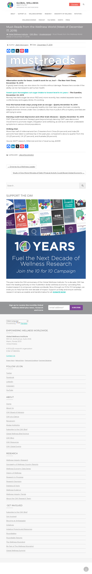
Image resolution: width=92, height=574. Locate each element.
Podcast (42, 20)
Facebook (10, 377)
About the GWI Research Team (18, 499)
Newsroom (10, 421)
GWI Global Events (13, 446)
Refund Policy (20, 360)
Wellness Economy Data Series (18, 469)
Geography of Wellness (63, 14)
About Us (10, 408)
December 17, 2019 (44, 45)
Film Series (51, 20)
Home (8, 404)
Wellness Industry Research (17, 460)
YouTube (9, 390)
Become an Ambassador (16, 521)
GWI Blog (10, 438)
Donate (74, 4)
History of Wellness (13, 473)
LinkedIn (9, 382)
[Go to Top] (86, 569)
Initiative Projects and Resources (19, 529)
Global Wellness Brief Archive (17, 434)
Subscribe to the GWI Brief (16, 429)
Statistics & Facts (13, 486)
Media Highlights (13, 425)
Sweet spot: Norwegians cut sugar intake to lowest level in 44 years (37, 92)
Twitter (9, 373)
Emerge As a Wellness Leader (21, 167)
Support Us (22, 14)
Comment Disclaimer (45, 360)
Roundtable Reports (14, 538)
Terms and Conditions (31, 360)
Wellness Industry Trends (16, 494)
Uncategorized (26, 155)
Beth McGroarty (21, 45)
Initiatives (78, 14)
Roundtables (11, 534)
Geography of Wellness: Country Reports (22, 464)
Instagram (10, 386)
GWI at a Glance (12, 417)
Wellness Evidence (29, 20)
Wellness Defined (35, 14)
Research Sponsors (13, 481)
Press (68, 20)
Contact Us (10, 356)
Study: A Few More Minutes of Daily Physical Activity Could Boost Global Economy (48, 173)
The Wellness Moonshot (15, 542)
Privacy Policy (10, 360)
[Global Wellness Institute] (23, 5)
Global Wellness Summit (15, 551)
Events (60, 20)
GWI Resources (12, 442)
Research (48, 14)
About (13, 14)
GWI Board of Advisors (15, 412)
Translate (23, 323)
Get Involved (11, 516)
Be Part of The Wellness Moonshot (20, 546)
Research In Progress (14, 477)
